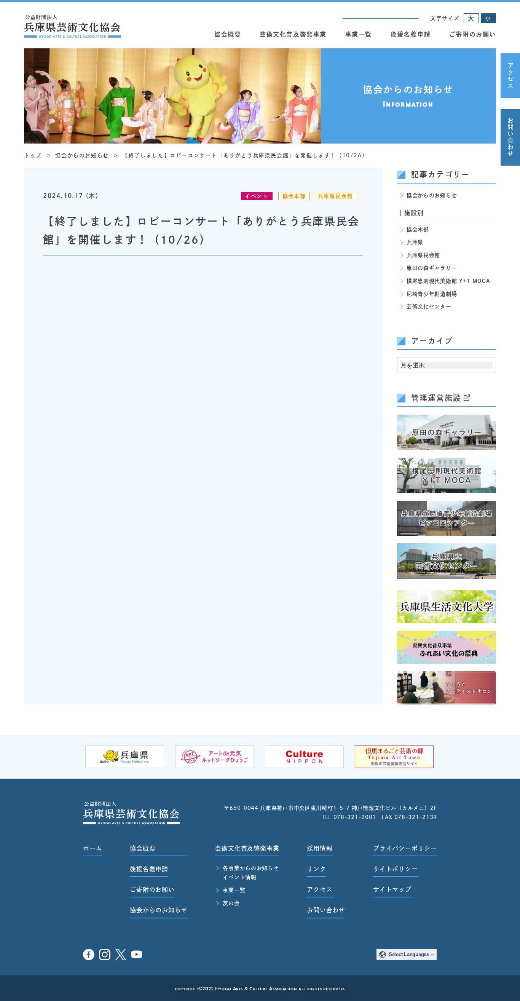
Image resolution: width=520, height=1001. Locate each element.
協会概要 (227, 34)
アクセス (510, 75)
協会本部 (294, 196)
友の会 (231, 903)
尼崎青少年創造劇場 (432, 294)
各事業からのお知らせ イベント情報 (251, 872)
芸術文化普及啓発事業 (293, 34)
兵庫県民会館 (335, 196)
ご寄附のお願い (472, 34)
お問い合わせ (510, 137)
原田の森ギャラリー (432, 268)
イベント (256, 196)
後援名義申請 (411, 34)
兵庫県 (415, 242)
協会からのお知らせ (432, 195)
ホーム (92, 848)
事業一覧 (358, 34)
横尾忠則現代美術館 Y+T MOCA (448, 281)
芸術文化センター (429, 306)
